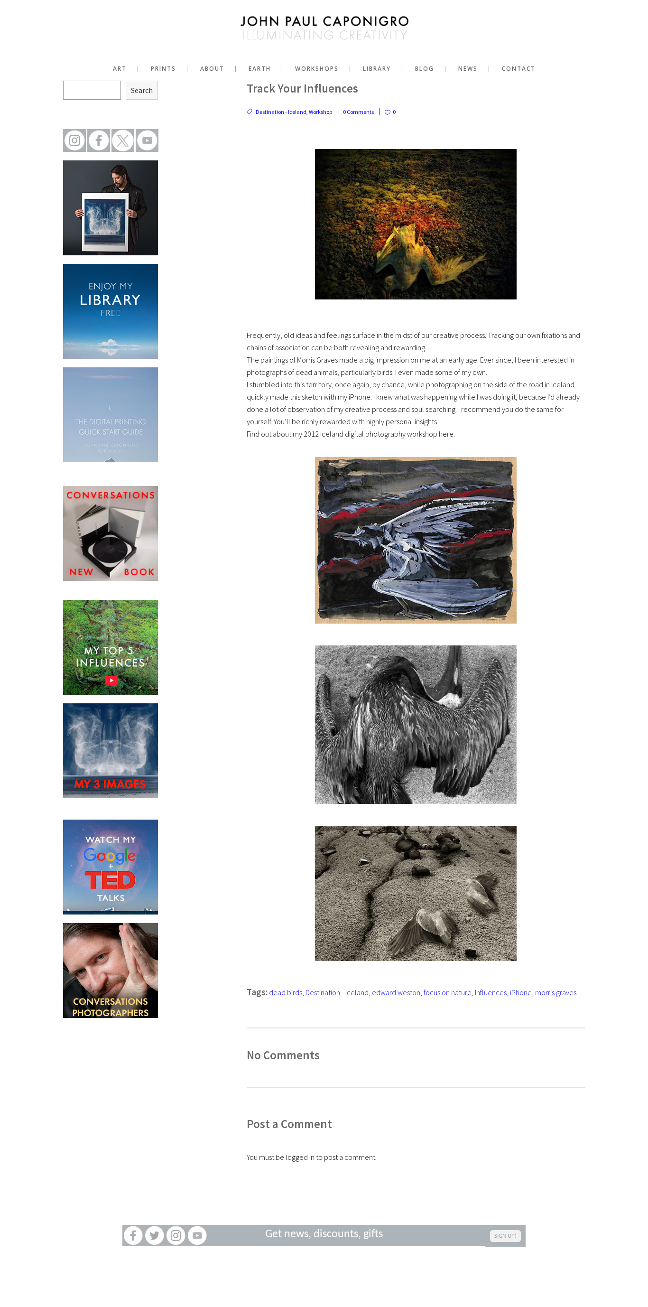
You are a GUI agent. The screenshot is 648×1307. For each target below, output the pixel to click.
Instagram (175, 1235)
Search (142, 90)
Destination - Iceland (281, 111)
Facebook (133, 1235)
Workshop (320, 111)
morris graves (555, 992)
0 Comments (358, 111)
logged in (300, 1157)
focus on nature (448, 992)
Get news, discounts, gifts (324, 1234)
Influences (491, 992)
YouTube (197, 1235)
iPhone (521, 992)
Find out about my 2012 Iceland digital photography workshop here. (351, 434)
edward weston (396, 992)
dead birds (285, 992)
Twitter (154, 1235)
